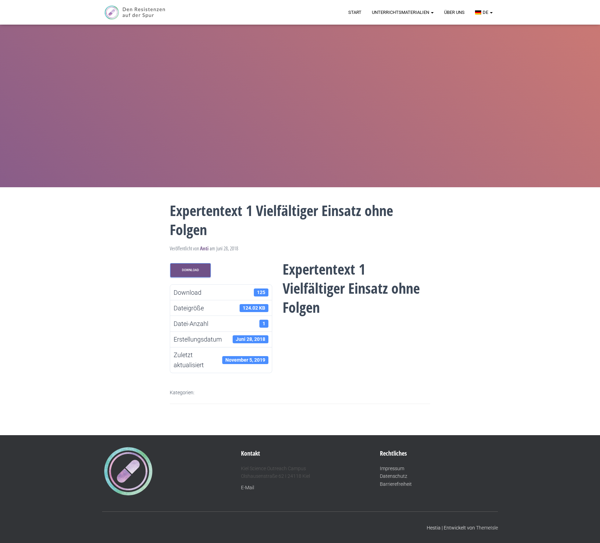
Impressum (392, 468)
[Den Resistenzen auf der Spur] (135, 12)
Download (190, 270)
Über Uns (454, 12)
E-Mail (247, 487)
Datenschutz (393, 476)
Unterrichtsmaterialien (401, 12)
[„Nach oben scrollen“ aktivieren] (586, 529)
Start (354, 12)
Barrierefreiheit (396, 484)
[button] (432, 12)
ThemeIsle (487, 528)
